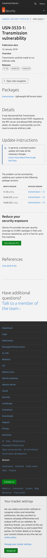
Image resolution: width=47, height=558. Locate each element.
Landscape (7, 403)
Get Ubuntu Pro (11, 243)
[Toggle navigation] (44, 10)
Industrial (19, 466)
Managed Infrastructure (13, 445)
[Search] (35, 3)
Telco (4, 470)
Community (17, 488)
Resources (7, 492)
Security (6, 397)
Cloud (5, 391)
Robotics (6, 359)
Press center (19, 492)
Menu (42, 3)
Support (6, 422)
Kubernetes (7, 340)
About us (6, 488)
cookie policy (10, 537)
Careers (29, 488)
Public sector (32, 466)
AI (3, 441)
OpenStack (7, 328)
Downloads (7, 416)
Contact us (9, 482)
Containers (7, 409)
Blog (37, 488)
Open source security (12, 449)
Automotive (7, 466)
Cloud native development (14, 453)
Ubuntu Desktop (10, 378)
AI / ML (5, 353)
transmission (8, 96)
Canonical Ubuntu (10, 3)
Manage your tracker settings (17, 544)
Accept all (11, 550)
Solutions (6, 435)
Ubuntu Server (9, 384)
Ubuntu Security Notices (15, 19)
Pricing (5, 428)
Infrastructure (18, 441)
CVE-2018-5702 (9, 266)
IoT (3, 365)
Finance (12, 470)
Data (8, 441)
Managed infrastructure (13, 347)
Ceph (4, 334)
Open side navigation (16, 81)
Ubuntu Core (8, 372)
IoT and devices (31, 449)
